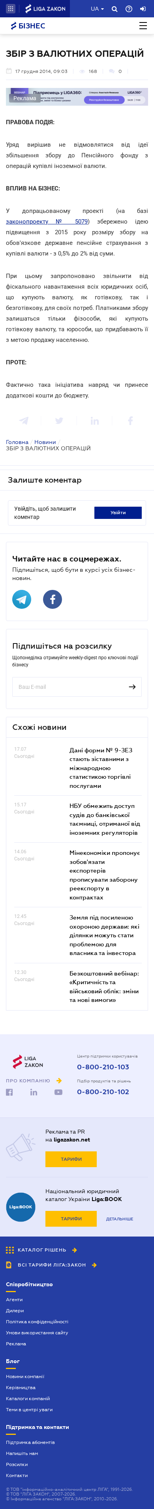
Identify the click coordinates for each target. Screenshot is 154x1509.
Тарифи (71, 1159)
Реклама (16, 1344)
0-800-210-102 (103, 1092)
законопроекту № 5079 (47, 221)
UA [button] (95, 9)
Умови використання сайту (37, 1333)
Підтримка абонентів (30, 1442)
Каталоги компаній (28, 1398)
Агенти (14, 1299)
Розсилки (17, 1464)
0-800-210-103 (103, 1067)
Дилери (15, 1310)
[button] (10, 8)
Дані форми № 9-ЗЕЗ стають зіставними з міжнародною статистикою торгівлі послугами (100, 767)
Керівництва (21, 1387)
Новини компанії (25, 1376)
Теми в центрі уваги (29, 1409)
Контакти (17, 1475)
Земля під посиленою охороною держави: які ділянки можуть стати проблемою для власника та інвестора (104, 935)
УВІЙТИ (118, 512)
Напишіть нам (22, 1453)
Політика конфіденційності (37, 1321)
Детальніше (119, 1219)
